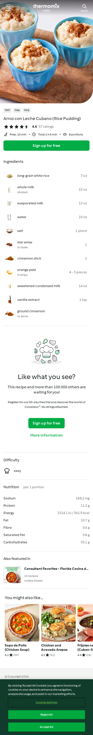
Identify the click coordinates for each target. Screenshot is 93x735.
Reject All (46, 714)
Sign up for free (46, 145)
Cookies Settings (46, 702)
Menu (9, 10)
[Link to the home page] (46, 7)
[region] (46, 707)
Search (84, 10)
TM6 (17, 110)
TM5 (26, 110)
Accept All (46, 727)
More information (46, 435)
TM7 (7, 110)
